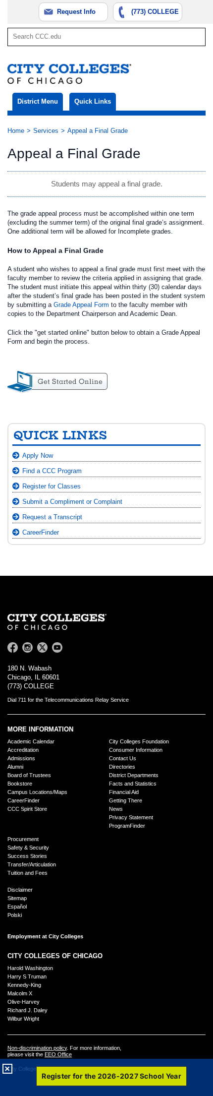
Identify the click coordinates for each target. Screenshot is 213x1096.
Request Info (76, 11)
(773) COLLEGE (155, 11)
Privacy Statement (131, 817)
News (116, 809)
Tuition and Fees (27, 873)
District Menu (37, 101)
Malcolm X (19, 993)
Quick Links (92, 101)
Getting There (125, 800)
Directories (122, 767)
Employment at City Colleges (45, 936)
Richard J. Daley (27, 1010)
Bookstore (19, 784)
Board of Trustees (29, 775)
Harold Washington (30, 968)
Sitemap (17, 898)
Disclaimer (20, 890)
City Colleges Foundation (139, 741)
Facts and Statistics (133, 784)
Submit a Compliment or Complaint (72, 501)
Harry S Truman (27, 976)
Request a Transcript (52, 517)
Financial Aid (124, 792)
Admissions (21, 758)
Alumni (15, 767)
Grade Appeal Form (81, 304)
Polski (14, 915)
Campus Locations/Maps (37, 792)
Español (17, 907)
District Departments (134, 775)
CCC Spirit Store (27, 809)
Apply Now (37, 455)
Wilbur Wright (23, 1019)
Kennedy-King (24, 985)
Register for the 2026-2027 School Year (111, 1076)
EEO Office (58, 1054)
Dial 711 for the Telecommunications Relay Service (68, 700)
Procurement (23, 839)
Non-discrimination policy (37, 1048)
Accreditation (23, 750)
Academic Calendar (30, 741)
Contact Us (122, 758)
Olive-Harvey (23, 1002)
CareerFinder (40, 532)
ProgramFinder (127, 826)
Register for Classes (51, 486)
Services (45, 130)
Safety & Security (28, 848)
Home (15, 130)
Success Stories (27, 856)
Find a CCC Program (52, 471)
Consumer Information (135, 750)
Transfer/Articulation (31, 864)
